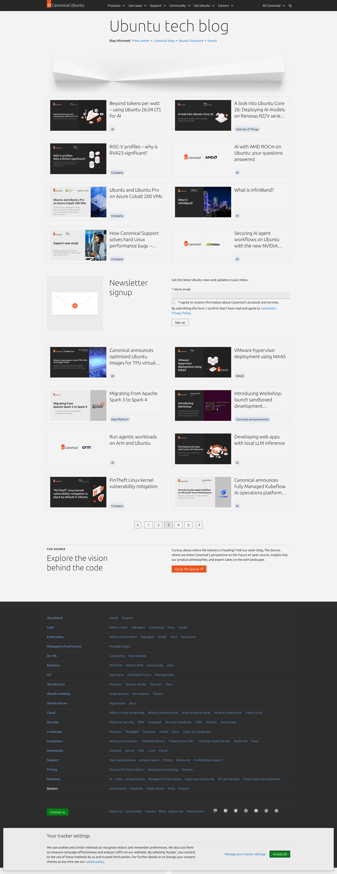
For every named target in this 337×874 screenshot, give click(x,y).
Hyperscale (117, 703)
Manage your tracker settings (245, 854)
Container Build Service (214, 741)
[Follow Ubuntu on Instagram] (247, 812)
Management (164, 674)
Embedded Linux (139, 674)
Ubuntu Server (57, 703)
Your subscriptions (122, 760)
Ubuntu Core (56, 684)
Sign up (180, 322)
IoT (49, 674)
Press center (141, 40)
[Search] (290, 5)
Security (53, 722)
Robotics (53, 665)
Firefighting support (208, 760)
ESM (141, 722)
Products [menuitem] (114, 5)
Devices (187, 769)
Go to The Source (187, 569)
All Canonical (272, 5)
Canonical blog (164, 40)
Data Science (137, 655)
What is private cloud (163, 712)
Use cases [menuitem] (135, 5)
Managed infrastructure (64, 646)
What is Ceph (118, 627)
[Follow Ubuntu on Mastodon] (216, 812)
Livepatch (154, 722)
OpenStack (55, 618)
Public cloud (254, 712)
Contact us (57, 812)
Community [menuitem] (177, 5)
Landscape (54, 731)
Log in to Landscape (197, 731)
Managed (138, 627)
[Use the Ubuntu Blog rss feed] (277, 812)
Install (113, 618)
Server (129, 750)
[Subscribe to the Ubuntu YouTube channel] (257, 812)
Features (115, 684)
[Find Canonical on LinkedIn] (237, 812)
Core (151, 750)
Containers (54, 741)
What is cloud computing (126, 712)
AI (110, 779)
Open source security (200, 779)
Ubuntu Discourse (190, 40)
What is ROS (134, 665)
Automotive (117, 788)
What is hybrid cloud (196, 712)
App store (116, 674)
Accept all (280, 854)
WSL (141, 750)
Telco (171, 788)
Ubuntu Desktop (58, 693)
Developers (141, 693)
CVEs (198, 722)
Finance (183, 788)
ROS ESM (115, 665)
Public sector (155, 788)
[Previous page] (137, 524)
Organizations (119, 693)
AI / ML (52, 655)
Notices (211, 722)
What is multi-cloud (228, 712)
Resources (188, 636)
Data (118, 779)
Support (127, 618)
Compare (149, 731)
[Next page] (199, 524)
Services (156, 684)
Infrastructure (135, 779)
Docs (171, 627)
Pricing (167, 760)
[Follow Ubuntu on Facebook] (226, 812)
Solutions (53, 779)
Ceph (50, 627)
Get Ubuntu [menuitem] (202, 5)
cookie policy (94, 861)
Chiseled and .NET (181, 741)
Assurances (228, 722)
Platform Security (121, 722)
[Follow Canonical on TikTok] (267, 812)
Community (155, 665)
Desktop (115, 750)
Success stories (136, 684)
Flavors (158, 693)
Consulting (156, 627)
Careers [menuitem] (223, 5)
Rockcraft (241, 741)
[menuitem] (274, 5)
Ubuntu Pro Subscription (126, 769)
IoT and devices (229, 779)
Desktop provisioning (163, 769)
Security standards (178, 722)
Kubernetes (55, 636)
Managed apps (119, 646)
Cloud (51, 712)
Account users (149, 760)
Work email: (182, 289)
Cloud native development (261, 779)
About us (115, 811)
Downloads (55, 750)
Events (212, 40)
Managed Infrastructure (165, 779)
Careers (150, 811)
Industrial (136, 788)
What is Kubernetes (123, 636)
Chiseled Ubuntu (153, 741)
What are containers (123, 741)
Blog (162, 811)
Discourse (183, 760)
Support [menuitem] (155, 5)
